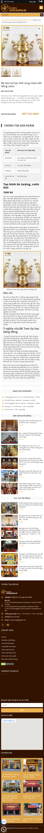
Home (4, 20)
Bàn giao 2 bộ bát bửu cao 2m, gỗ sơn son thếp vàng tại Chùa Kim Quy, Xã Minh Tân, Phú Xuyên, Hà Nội (31, 557)
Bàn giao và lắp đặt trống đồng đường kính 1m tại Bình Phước (29, 542)
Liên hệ (3, 637)
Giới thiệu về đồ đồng (8, 640)
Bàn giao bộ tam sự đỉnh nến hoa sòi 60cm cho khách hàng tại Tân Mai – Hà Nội (30, 517)
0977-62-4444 (30, 113)
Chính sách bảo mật (7, 650)
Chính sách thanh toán (8, 653)
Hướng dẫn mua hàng (8, 646)
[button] (41, 7)
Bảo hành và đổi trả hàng (9, 659)
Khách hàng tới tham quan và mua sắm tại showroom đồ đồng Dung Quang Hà (31, 505)
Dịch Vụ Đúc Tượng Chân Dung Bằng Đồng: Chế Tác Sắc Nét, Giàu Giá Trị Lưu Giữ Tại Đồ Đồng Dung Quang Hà (31, 461)
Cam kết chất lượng (7, 643)
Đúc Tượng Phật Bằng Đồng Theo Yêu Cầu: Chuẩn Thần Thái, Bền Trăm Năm (30, 435)
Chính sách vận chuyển (8, 656)
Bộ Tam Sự (28, 20)
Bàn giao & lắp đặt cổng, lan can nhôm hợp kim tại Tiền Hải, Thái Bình (30, 473)
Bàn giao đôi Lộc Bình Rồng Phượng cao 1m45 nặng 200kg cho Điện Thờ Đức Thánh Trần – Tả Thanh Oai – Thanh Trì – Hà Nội (30, 532)
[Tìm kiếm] (41, 14)
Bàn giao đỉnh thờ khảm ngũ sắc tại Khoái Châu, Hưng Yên (30, 421)
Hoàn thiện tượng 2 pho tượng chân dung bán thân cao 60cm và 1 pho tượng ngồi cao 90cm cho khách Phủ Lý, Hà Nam (30, 486)
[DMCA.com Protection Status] (7, 665)
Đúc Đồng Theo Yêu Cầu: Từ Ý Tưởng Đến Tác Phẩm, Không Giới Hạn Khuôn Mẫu (31, 448)
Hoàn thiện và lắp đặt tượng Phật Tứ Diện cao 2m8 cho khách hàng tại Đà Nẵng (30, 568)
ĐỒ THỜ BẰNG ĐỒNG (15, 20)
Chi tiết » (21, 425)
